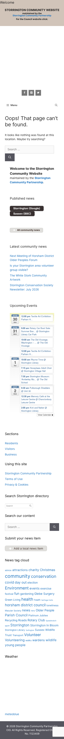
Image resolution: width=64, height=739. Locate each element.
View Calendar (45, 414)
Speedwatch (51, 621)
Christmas (47, 570)
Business (11, 454)
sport (7, 625)
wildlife (51, 640)
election (32, 582)
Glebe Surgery (44, 593)
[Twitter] (38, 93)
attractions (20, 570)
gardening (26, 593)
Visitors (10, 449)
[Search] (10, 157)
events (35, 588)
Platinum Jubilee (38, 615)
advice (8, 570)
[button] (56, 105)
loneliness (52, 605)
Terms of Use (14, 479)
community (17, 576)
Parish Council (16, 615)
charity (34, 570)
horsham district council (25, 605)
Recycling (11, 620)
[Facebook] (24, 93)
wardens (38, 640)
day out (21, 582)
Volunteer (32, 634)
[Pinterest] (31, 93)
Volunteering (15, 640)
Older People (45, 610)
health (27, 599)
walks (28, 640)
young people (15, 645)
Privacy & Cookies (16, 484)
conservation (43, 576)
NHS (33, 611)
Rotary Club (36, 620)
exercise (45, 588)
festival (9, 593)
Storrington (19, 625)
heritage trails (47, 600)
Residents (11, 443)
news (26, 610)
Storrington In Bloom (44, 625)
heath (37, 599)
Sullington (30, 630)
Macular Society (13, 610)
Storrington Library (15, 630)
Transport (17, 635)
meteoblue (12, 714)
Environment (17, 588)
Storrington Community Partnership (32, 15)
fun (16, 593)
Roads (22, 620)
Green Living (13, 599)
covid (9, 582)
